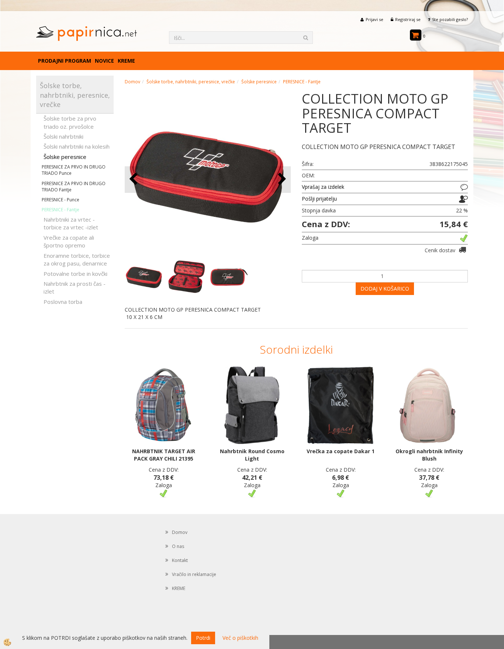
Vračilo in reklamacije (194, 574)
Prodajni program (64, 60)
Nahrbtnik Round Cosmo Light (252, 455)
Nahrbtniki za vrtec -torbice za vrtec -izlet (71, 223)
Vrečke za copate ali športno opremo (69, 241)
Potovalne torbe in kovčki (75, 273)
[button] (281, 179)
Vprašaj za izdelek (323, 186)
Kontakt (180, 560)
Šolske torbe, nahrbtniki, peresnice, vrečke (190, 82)
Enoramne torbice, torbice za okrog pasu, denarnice (77, 259)
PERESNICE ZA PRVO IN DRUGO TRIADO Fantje (74, 186)
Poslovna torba (63, 301)
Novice (104, 60)
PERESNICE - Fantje (60, 209)
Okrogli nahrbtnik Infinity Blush (429, 455)
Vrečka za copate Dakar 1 (340, 451)
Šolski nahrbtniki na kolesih (77, 146)
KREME (126, 60)
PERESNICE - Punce (60, 200)
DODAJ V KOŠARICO (384, 288)
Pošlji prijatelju (319, 198)
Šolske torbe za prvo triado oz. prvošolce (70, 122)
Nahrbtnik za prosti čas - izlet (75, 287)
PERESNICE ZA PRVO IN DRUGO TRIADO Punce (74, 170)
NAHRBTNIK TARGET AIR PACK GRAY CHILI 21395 (163, 455)
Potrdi (203, 637)
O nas (178, 546)
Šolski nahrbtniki (63, 136)
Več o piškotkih (240, 637)
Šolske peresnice (65, 156)
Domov (132, 82)
